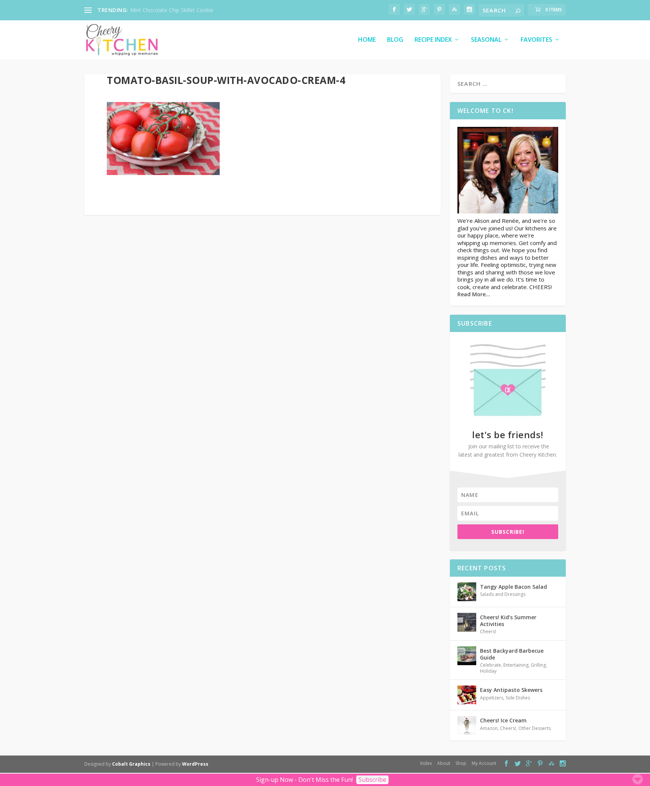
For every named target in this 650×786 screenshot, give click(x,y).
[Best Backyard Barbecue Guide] (466, 655)
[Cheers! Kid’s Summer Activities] (466, 622)
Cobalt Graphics (131, 764)
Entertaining (516, 665)
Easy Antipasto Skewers (511, 689)
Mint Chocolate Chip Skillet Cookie (171, 10)
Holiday (488, 671)
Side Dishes (518, 698)
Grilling (538, 665)
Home (367, 40)
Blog (395, 40)
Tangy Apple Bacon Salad (513, 586)
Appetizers (491, 698)
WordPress (195, 764)
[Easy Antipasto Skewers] (466, 694)
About (443, 763)
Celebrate (490, 665)
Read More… (473, 294)
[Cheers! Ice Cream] (466, 725)
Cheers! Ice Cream (503, 720)
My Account (484, 763)
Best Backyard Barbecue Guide (512, 654)
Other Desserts (534, 728)
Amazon (489, 728)
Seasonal (486, 40)
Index (426, 763)
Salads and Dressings (502, 594)
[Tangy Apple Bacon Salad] (466, 591)
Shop (461, 763)
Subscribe (372, 779)
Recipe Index (433, 40)
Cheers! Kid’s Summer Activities (508, 621)
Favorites (536, 40)
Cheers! (488, 631)
